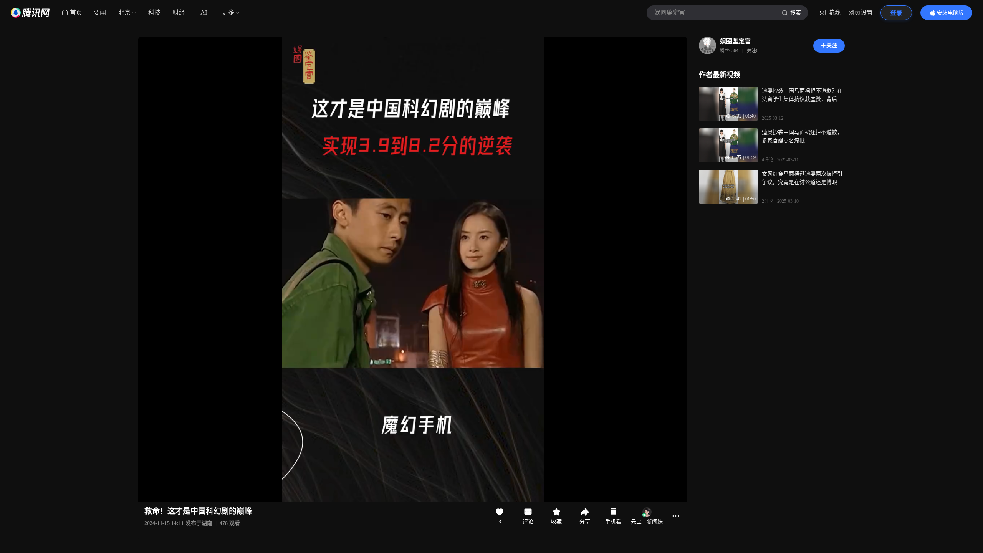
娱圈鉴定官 (735, 41)
